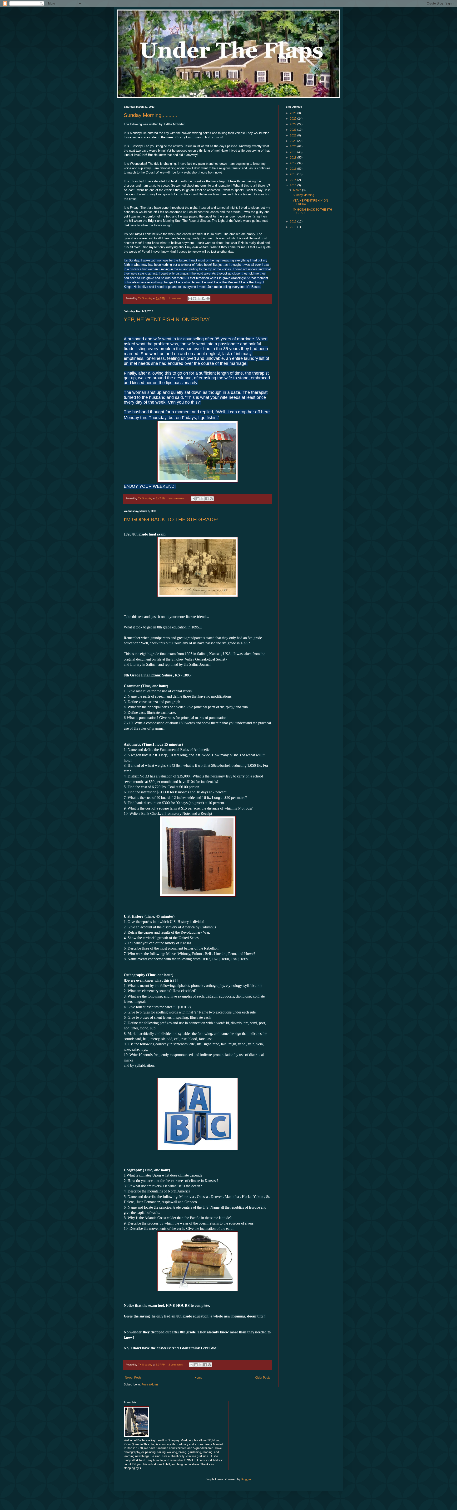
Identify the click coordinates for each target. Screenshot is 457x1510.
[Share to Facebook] (203, 298)
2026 (293, 113)
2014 (293, 180)
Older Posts (262, 1377)
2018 (293, 157)
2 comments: (176, 1364)
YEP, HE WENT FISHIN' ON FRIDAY (167, 319)
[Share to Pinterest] (208, 298)
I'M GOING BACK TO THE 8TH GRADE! (171, 519)
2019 (293, 152)
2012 (293, 221)
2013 (293, 185)
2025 (293, 118)
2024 (293, 124)
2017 (293, 163)
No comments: (177, 498)
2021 (293, 141)
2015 (293, 174)
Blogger (246, 1479)
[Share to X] (199, 298)
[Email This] (190, 298)
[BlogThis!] (194, 298)
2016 (293, 168)
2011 (293, 227)
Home (198, 1377)
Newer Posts (133, 1377)
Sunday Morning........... (150, 115)
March (297, 190)
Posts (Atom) (149, 1384)
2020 (293, 146)
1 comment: (176, 298)
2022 (293, 135)
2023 (293, 129)
